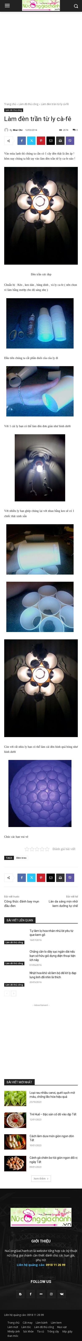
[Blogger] (20, 1294)
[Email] (50, 141)
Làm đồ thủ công (28, 104)
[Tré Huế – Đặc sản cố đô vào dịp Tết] (15, 1120)
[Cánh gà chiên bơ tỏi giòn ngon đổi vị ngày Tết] (15, 1163)
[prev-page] (6, 993)
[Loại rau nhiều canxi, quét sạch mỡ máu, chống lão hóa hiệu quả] (15, 1098)
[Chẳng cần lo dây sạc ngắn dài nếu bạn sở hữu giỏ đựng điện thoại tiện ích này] (15, 957)
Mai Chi (17, 129)
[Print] (60, 141)
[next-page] (13, 993)
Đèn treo (21, 857)
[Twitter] (31, 141)
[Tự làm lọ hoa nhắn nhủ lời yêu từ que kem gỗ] (15, 936)
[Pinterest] (41, 141)
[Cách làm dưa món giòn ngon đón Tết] (15, 1142)
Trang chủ (10, 104)
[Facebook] (21, 141)
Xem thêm (40, 1178)
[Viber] (70, 141)
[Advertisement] (41, 55)
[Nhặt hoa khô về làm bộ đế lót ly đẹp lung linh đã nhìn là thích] (15, 979)
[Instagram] (51, 1294)
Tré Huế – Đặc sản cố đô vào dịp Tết (53, 1114)
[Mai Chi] (7, 130)
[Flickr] (41, 1294)
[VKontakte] (62, 1294)
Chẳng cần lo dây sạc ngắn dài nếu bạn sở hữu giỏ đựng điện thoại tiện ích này (52, 955)
